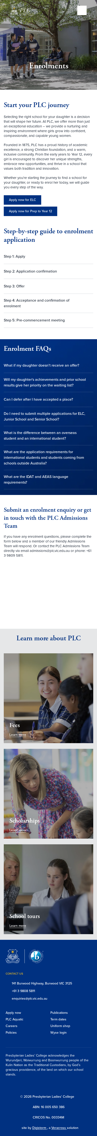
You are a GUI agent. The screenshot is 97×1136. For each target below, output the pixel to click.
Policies (11, 1032)
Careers (11, 1025)
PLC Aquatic (14, 1019)
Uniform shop (60, 1025)
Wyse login (58, 1032)
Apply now (13, 1012)
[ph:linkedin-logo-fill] (61, 1085)
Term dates (58, 1019)
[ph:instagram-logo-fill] (38, 1085)
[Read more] (38, 1085)
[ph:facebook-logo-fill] (49, 1085)
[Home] (24, 11)
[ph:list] (82, 10)
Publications (59, 1012)
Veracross (59, 1127)
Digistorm (39, 1127)
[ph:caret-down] (89, 256)
